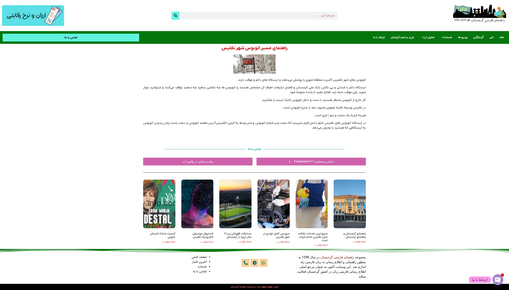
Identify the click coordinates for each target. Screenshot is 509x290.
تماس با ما (200, 271)
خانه (501, 37)
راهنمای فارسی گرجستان (337, 257)
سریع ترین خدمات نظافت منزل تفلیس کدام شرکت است (313, 237)
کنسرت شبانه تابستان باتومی (162, 235)
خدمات (448, 37)
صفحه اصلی (199, 257)
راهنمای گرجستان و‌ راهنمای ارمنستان (354, 235)
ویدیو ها (462, 37)
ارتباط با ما (379, 37)
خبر (491, 37)
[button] (446, 37)
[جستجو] (175, 16)
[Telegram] (254, 263)
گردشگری (478, 37)
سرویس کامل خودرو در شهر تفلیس (276, 235)
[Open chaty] (497, 279)
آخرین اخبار (199, 262)
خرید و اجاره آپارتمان (402, 37)
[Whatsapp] (263, 263)
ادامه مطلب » (359, 241)
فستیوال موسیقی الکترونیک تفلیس (202, 235)
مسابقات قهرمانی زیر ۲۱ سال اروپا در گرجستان (238, 235)
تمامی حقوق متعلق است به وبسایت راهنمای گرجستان (255, 287)
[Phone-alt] (246, 263)
